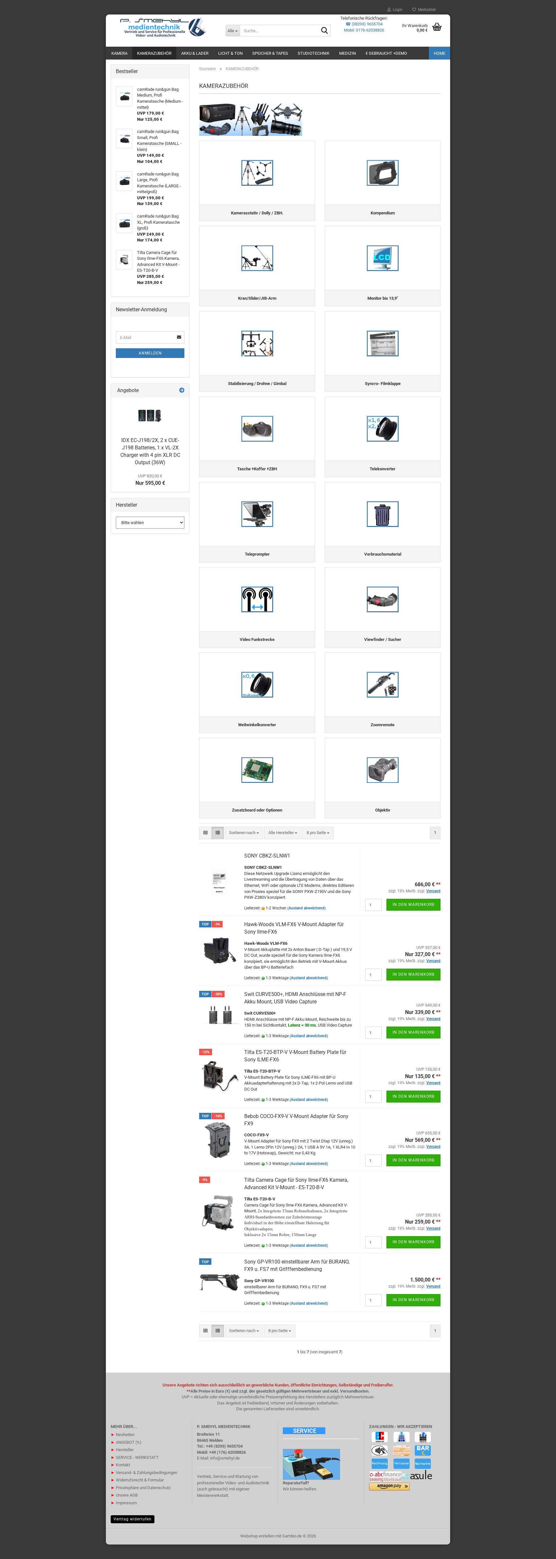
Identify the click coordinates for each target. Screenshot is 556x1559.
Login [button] (397, 9)
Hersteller (122, 1449)
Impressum (124, 1502)
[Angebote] (181, 390)
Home (439, 53)
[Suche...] (324, 31)
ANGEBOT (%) (126, 1442)
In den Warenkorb (413, 904)
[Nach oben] (538, 1549)
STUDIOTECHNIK (313, 53)
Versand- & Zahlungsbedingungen (144, 1472)
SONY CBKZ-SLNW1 (267, 856)
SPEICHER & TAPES (270, 53)
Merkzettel (426, 9)
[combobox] (244, 833)
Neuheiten (122, 1434)
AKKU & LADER (194, 53)
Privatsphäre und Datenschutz (141, 1487)
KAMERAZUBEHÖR (154, 53)
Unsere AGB (124, 1495)
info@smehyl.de (225, 1458)
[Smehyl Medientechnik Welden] (163, 27)
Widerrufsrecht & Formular (137, 1480)
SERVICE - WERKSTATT (135, 1457)
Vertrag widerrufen (133, 1519)
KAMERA (119, 53)
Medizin (347, 53)
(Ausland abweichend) (306, 908)
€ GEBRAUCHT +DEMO (386, 53)
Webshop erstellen (257, 1536)
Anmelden (150, 353)
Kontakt (120, 1464)
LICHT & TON (230, 53)
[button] (205, 833)
